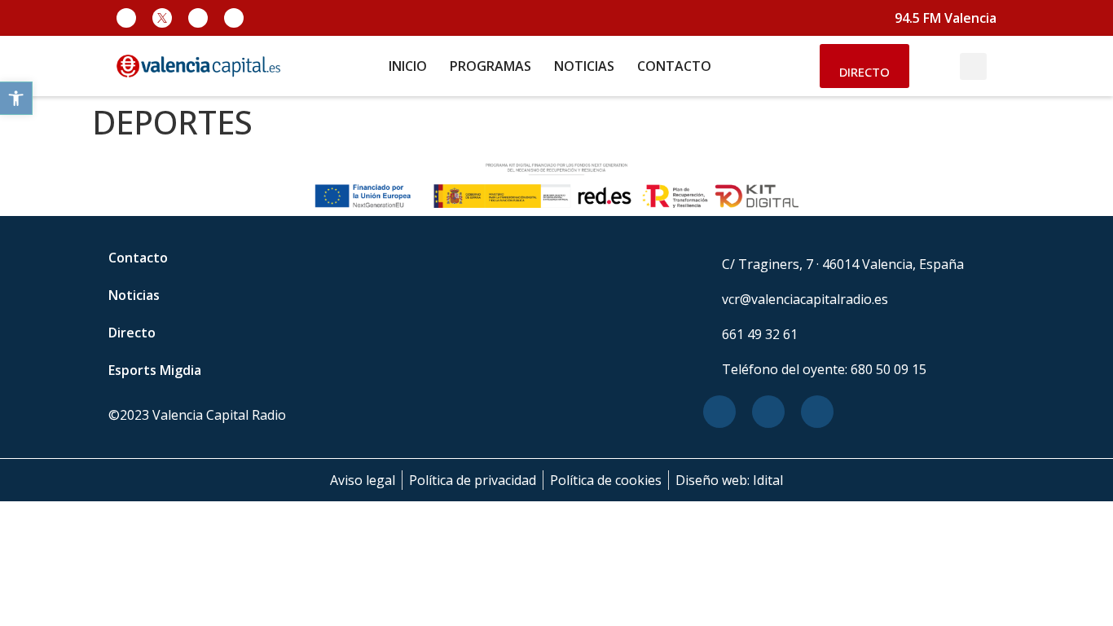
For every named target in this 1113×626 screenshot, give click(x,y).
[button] (16, 98)
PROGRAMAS (490, 66)
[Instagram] (198, 18)
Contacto (138, 258)
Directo (132, 333)
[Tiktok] (234, 18)
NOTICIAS (584, 66)
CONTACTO (674, 66)
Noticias (134, 295)
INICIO (408, 66)
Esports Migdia (154, 370)
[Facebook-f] (126, 18)
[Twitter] (768, 411)
